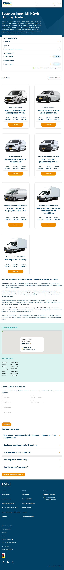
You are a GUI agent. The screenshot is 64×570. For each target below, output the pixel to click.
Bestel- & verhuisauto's (8, 503)
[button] (50, 56)
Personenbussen (6, 499)
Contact (24, 512)
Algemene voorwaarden (7, 525)
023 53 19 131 (27, 348)
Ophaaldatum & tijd (8, 53)
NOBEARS (59, 566)
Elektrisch (4, 516)
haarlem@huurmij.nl (29, 350)
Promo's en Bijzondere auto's (10, 508)
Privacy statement (6, 529)
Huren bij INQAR (27, 499)
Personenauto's (6, 494)
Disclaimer (4, 532)
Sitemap (3, 536)
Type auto (6, 46)
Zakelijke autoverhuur (28, 503)
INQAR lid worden (27, 508)
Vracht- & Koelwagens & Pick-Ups (11, 512)
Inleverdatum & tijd (8, 60)
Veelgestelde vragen (28, 516)
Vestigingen (25, 494)
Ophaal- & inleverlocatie (10, 38)
